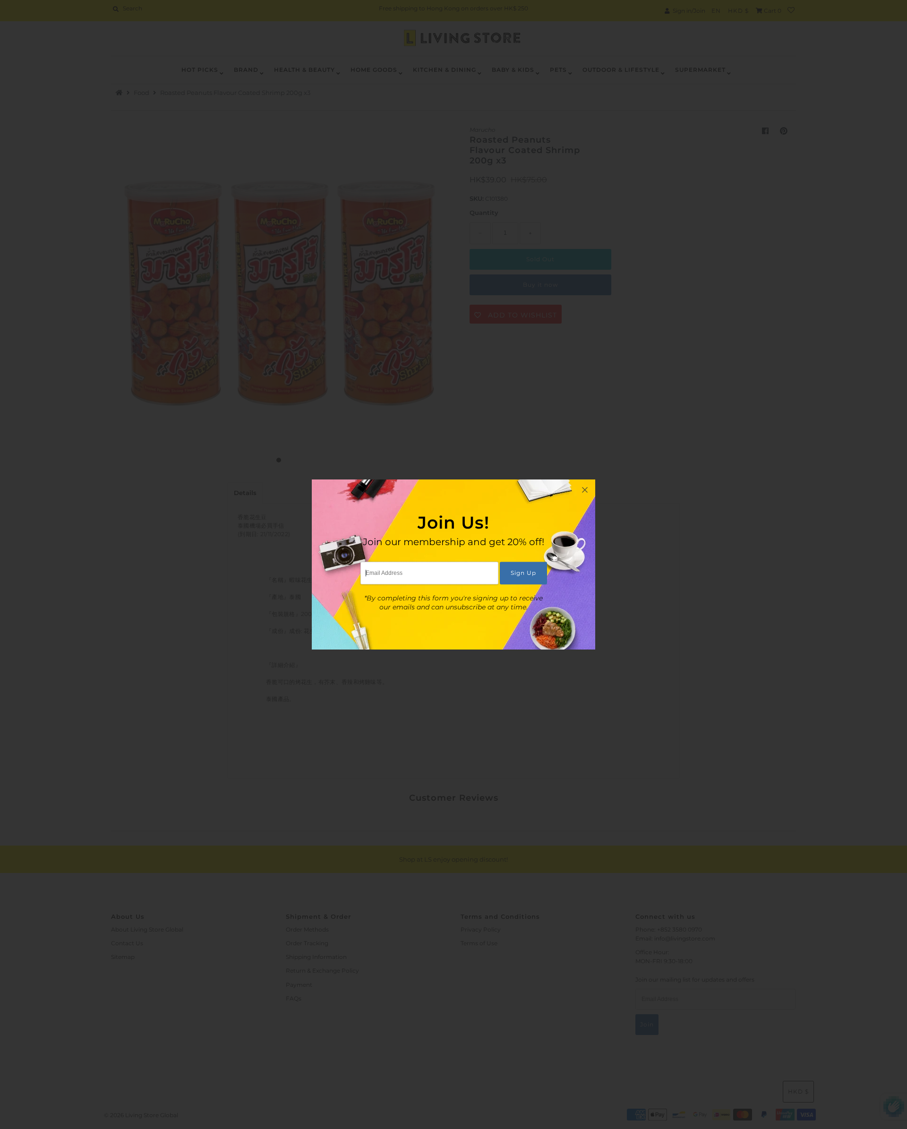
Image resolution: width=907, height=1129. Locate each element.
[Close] (584, 489)
